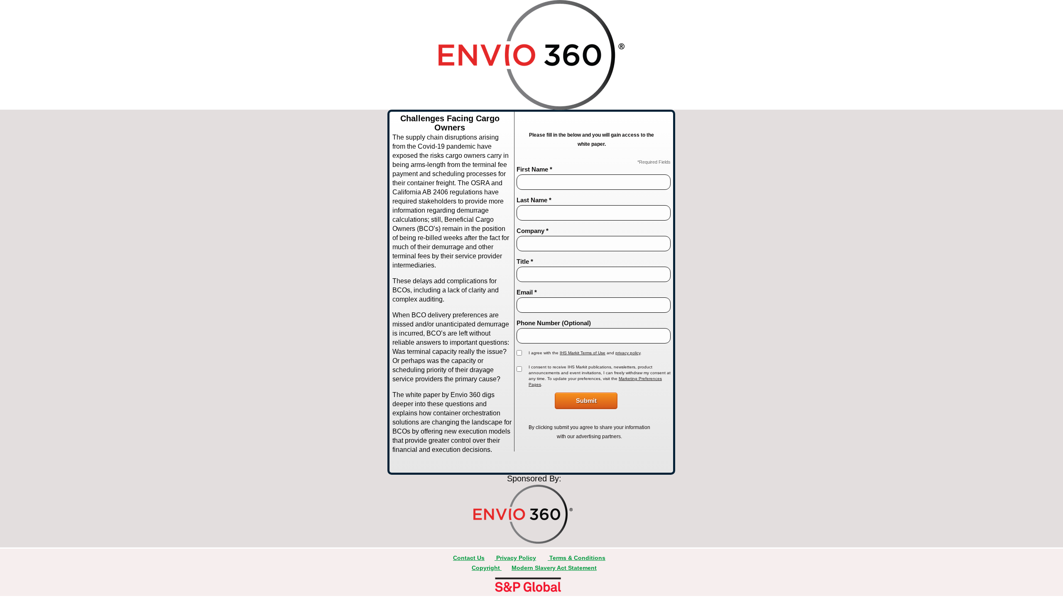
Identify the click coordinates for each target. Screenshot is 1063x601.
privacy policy (627, 353)
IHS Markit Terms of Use (582, 353)
